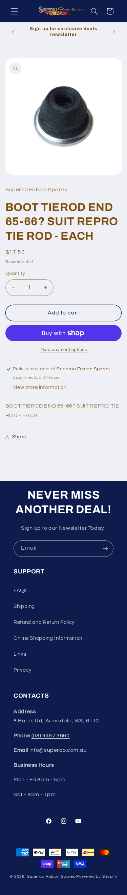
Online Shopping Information (48, 638)
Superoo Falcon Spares (51, 876)
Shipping (24, 606)
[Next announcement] (114, 31)
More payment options (63, 350)
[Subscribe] (105, 548)
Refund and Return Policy (44, 622)
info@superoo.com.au (58, 750)
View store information (40, 387)
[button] (14, 11)
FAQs (20, 590)
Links (20, 654)
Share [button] (19, 436)
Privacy (22, 670)
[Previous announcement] (12, 31)
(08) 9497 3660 (50, 735)
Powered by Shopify (96, 876)
